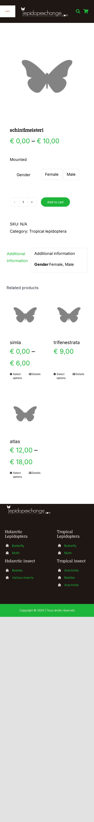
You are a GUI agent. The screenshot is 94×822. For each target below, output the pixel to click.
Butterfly (18, 545)
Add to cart (55, 202)
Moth (15, 553)
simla (15, 342)
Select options (17, 376)
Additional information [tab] (17, 257)
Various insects (22, 577)
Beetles (17, 570)
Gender (24, 174)
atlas (15, 441)
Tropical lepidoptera (47, 231)
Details (36, 374)
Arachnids (71, 570)
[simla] (25, 314)
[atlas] (25, 413)
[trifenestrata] (68, 314)
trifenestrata (67, 342)
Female (52, 174)
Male (71, 174)
